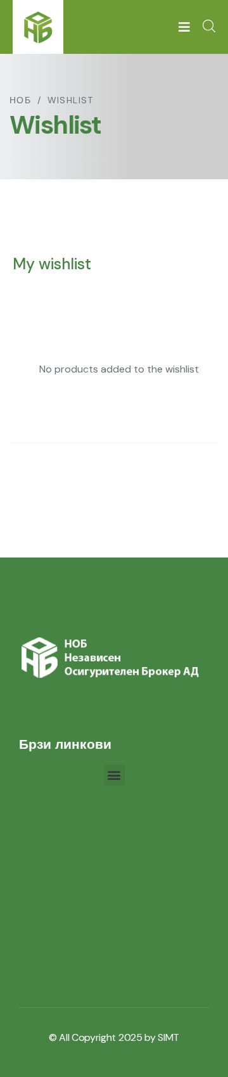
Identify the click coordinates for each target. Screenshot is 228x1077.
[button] (114, 775)
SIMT (168, 1037)
